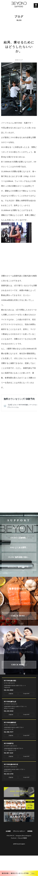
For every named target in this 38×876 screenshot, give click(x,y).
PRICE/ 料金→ (19, 528)
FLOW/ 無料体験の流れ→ (19, 557)
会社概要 (8, 831)
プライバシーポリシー (19, 831)
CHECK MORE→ (19, 616)
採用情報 (29, 831)
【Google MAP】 (14, 439)
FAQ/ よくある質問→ (19, 547)
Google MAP (26, 693)
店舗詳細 (11, 693)
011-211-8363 (8, 690)
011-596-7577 (8, 732)
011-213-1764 (8, 774)
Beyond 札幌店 (22, 838)
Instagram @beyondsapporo (23, 835)
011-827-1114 (8, 753)
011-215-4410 (8, 711)
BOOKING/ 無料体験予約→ (19, 567)
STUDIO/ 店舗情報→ (19, 538)
